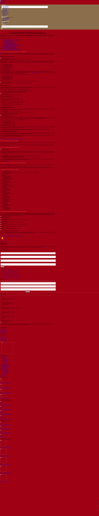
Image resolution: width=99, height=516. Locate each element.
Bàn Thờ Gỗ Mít (5, 362)
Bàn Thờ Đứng (4, 367)
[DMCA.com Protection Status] (3, 326)
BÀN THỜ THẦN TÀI (4, 16)
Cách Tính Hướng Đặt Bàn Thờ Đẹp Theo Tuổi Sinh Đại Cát (10, 275)
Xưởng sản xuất (5, 374)
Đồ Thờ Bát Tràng (5, 19)
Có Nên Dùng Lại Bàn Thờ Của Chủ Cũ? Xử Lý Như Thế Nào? (10, 277)
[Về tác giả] (2, 239)
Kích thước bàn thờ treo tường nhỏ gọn (11, 40)
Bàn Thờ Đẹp (3, 357)
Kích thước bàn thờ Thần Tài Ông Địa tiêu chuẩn (12, 44)
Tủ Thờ (4, 363)
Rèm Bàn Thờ (5, 20)
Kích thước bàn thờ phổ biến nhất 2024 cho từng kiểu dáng (11, 39)
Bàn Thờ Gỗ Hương (6, 12)
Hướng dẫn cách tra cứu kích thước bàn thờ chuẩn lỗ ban (11, 48)
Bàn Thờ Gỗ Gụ (5, 360)
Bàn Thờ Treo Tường (6, 8)
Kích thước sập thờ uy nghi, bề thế (10, 43)
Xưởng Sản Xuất (5, 22)
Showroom (3, 376)
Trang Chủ (3, 356)
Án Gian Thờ (5, 10)
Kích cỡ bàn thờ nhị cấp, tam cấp (10, 42)
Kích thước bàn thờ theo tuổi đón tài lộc (9, 46)
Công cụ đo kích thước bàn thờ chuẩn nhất (9, 47)
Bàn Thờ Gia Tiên (5, 6)
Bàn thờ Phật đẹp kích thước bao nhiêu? (11, 45)
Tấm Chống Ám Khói (6, 18)
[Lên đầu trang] (0, 341)
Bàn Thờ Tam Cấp (4, 368)
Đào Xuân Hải (2, 241)
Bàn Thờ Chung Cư (6, 7)
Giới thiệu (3, 373)
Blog (2, 375)
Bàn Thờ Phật (5, 9)
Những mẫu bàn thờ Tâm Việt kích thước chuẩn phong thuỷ (11, 49)
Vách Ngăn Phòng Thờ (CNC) (6, 366)
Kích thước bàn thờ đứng (9, 41)
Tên (1, 255)
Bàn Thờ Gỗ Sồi (5, 11)
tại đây (46, 247)
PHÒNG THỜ (3, 17)
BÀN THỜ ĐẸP (4, 5)
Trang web (2, 262)
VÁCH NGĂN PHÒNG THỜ (5, 21)
